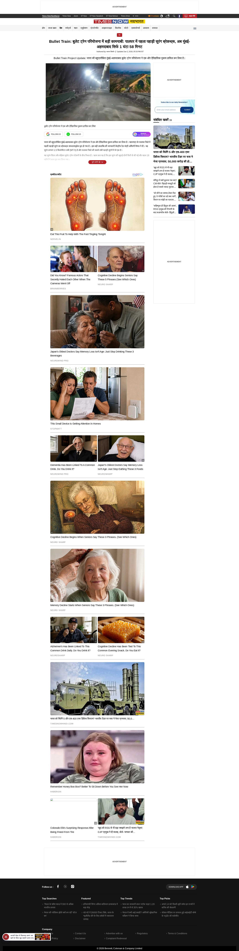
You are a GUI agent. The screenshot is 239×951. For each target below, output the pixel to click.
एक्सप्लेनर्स (135, 28)
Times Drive (125, 16)
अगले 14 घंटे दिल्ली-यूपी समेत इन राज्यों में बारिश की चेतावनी (178, 906)
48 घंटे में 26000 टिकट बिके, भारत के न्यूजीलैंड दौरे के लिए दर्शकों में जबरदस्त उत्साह (98, 915)
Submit (187, 110)
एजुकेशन (84, 28)
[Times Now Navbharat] (119, 21)
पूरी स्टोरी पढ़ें (96, 162)
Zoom (76, 16)
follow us (56, 134)
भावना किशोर (110, 52)
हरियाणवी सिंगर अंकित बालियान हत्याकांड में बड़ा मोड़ (100, 906)
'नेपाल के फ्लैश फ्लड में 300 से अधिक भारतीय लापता (58, 906)
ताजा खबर (52, 28)
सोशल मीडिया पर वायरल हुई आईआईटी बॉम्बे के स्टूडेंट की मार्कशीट (179, 914)
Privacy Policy (51, 938)
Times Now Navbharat (50, 16)
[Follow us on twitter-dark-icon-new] (65, 887)
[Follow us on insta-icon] (72, 887)
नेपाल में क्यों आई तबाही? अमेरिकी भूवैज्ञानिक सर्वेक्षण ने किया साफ (139, 914)
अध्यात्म (146, 28)
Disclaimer (80, 938)
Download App (176, 887)
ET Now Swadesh (96, 16)
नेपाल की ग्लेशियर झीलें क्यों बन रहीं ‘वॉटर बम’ (60, 914)
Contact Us (80, 933)
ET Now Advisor (112, 16)
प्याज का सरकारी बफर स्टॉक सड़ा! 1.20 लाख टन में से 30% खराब (138, 906)
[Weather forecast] (168, 16)
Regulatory (142, 933)
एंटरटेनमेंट (95, 28)
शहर (75, 28)
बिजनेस (118, 28)
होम (43, 28)
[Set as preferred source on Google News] (142, 134)
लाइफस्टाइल (107, 28)
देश (61, 28)
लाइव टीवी (192, 16)
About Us (48, 933)
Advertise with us (114, 933)
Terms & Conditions (177, 933)
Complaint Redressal (116, 938)
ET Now (84, 16)
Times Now (66, 16)
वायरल (155, 28)
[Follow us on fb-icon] (58, 887)
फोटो (126, 28)
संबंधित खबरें (160, 120)
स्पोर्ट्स (68, 28)
